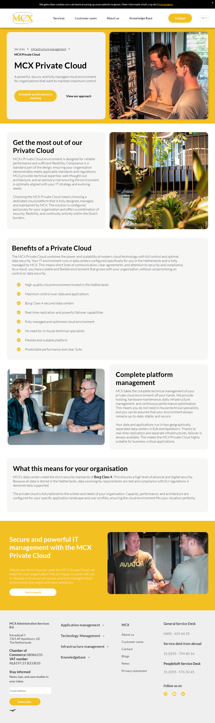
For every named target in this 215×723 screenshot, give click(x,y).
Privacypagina (164, 4)
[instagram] (165, 694)
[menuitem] (59, 18)
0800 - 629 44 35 (177, 633)
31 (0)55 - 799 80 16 (179, 653)
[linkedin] (183, 694)
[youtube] (174, 694)
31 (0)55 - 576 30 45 (179, 672)
